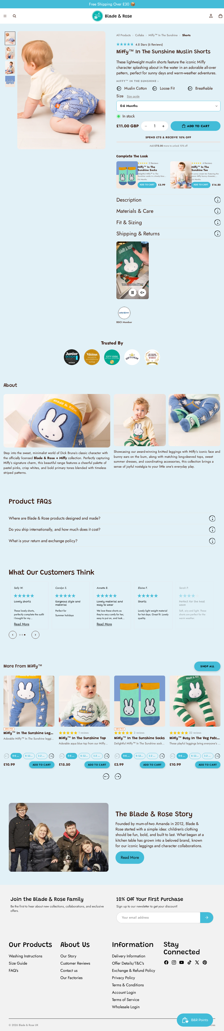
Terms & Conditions (128, 985)
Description (129, 200)
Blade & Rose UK (28, 1025)
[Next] (35, 635)
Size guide (133, 96)
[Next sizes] (51, 756)
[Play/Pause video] (132, 292)
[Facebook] (166, 962)
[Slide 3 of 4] (10, 67)
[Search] (14, 16)
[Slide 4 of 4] (10, 81)
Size (128, 96)
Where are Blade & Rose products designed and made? (54, 518)
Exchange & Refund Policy (133, 970)
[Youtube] (181, 962)
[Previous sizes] (7, 756)
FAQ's (13, 970)
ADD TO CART (147, 185)
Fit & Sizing (129, 222)
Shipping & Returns (138, 233)
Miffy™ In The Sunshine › (137, 81)
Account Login (124, 992)
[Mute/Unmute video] (142, 292)
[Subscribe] (206, 917)
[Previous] (13, 635)
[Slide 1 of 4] (10, 38)
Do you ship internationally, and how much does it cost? (54, 529)
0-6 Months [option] (17, 755)
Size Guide (18, 963)
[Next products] (118, 776)
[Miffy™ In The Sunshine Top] (84, 701)
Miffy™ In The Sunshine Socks (147, 168)
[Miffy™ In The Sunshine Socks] (127, 174)
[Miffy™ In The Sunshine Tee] (181, 174)
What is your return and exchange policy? (43, 541)
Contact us (68, 970)
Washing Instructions (25, 956)
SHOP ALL (207, 666)
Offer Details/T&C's (128, 963)
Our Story (68, 956)
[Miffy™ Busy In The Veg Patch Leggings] (195, 701)
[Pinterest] (204, 962)
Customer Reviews (75, 963)
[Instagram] (174, 962)
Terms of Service (125, 1000)
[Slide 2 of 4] (10, 52)
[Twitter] (197, 962)
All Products (123, 35)
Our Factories (71, 978)
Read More (130, 857)
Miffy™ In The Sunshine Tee (200, 168)
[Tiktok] (189, 962)
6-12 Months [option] (30, 755)
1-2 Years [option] (42, 755)
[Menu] (5, 16)
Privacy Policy (123, 978)
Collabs (139, 35)
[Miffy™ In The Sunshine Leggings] (29, 701)
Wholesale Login (126, 1007)
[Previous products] (106, 776)
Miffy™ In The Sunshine (163, 35)
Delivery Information (128, 956)
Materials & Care (134, 211)
